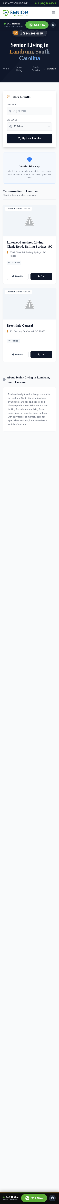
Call (43, 276)
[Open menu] (53, 12)
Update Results (31, 138)
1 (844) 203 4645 (47, 3)
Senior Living (19, 69)
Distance (12, 120)
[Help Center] (52, 1198)
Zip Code (12, 104)
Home (6, 68)
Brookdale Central (20, 325)
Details (19, 276)
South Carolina (36, 69)
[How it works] (53, 25)
